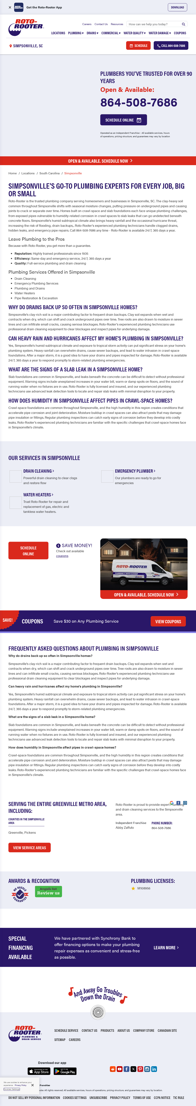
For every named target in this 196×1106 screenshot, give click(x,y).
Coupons (180, 32)
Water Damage (160, 32)
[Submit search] (183, 24)
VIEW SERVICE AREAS (29, 847)
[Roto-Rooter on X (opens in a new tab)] (133, 1069)
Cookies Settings (75, 1097)
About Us (124, 1030)
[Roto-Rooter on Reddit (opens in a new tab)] (113, 1069)
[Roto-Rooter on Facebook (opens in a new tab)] (126, 1069)
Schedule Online (120, 120)
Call (173, 45)
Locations (58, 32)
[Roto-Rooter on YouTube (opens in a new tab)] (119, 1069)
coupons (62, 555)
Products (107, 1030)
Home (12, 173)
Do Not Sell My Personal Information (34, 1097)
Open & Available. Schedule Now (98, 160)
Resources (117, 24)
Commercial (111, 32)
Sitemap (59, 1039)
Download (177, 7)
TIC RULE (178, 1097)
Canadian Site (167, 1030)
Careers (86, 24)
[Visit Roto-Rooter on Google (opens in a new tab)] (172, 802)
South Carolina (49, 173)
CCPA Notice (162, 1097)
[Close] (32, 1085)
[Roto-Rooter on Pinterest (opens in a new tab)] (140, 1069)
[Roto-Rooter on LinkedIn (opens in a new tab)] (154, 1069)
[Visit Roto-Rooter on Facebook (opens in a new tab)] (178, 802)
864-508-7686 (138, 101)
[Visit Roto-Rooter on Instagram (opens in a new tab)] (185, 802)
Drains (92, 32)
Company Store (143, 1030)
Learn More (165, 947)
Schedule (140, 45)
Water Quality (135, 32)
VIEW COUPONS (168, 621)
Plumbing (76, 32)
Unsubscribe (98, 1097)
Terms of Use (142, 1097)
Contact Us (101, 24)
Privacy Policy (120, 1097)
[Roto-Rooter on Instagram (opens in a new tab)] (147, 1069)
